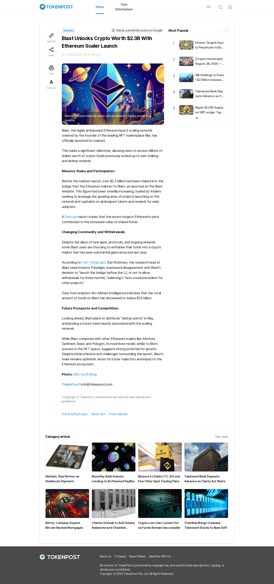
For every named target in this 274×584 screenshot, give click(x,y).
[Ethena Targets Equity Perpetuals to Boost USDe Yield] (186, 48)
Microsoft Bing (85, 374)
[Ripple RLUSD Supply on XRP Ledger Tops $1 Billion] (186, 113)
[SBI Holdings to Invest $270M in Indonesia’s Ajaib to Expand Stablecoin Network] (186, 81)
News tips (98, 414)
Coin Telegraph (94, 262)
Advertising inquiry (75, 414)
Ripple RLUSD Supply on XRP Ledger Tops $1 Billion (209, 112)
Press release (118, 414)
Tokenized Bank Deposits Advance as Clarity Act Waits (209, 96)
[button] (226, 30)
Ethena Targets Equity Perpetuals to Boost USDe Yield (209, 47)
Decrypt (71, 217)
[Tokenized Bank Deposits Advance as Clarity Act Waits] (186, 97)
